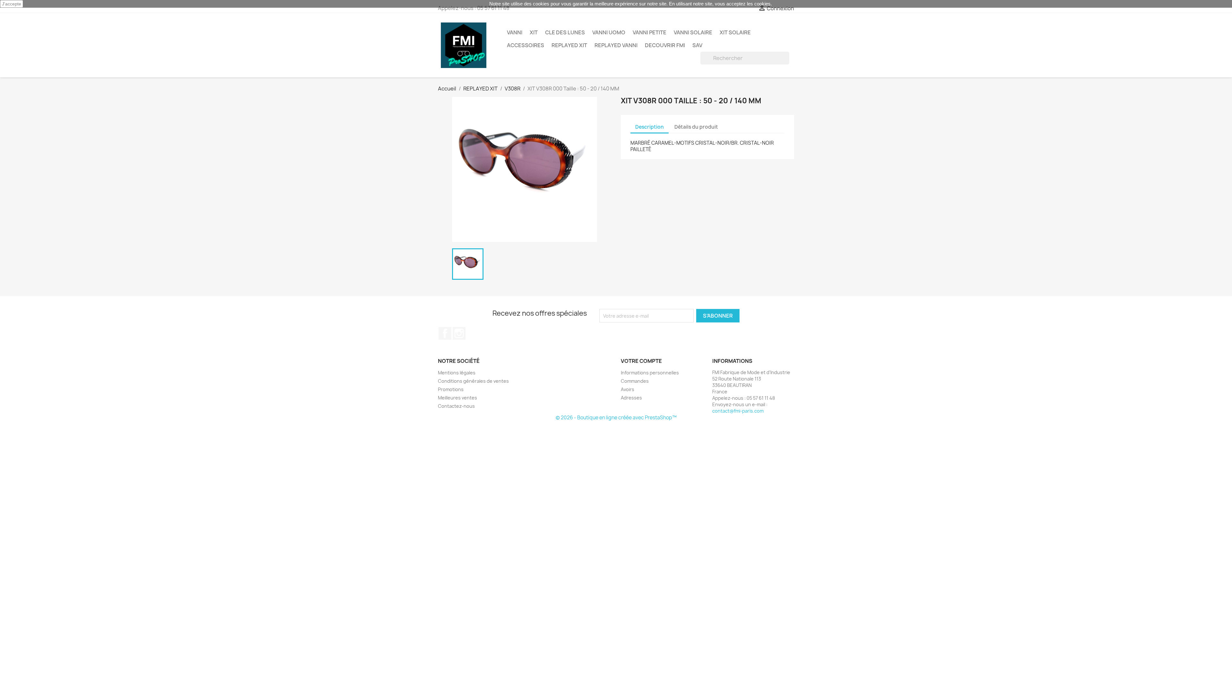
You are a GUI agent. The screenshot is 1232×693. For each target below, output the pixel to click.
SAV (697, 45)
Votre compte (641, 360)
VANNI (514, 32)
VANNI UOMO (608, 32)
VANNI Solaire (693, 32)
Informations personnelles (650, 373)
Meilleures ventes (457, 398)
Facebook (445, 333)
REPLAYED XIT (569, 45)
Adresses (631, 398)
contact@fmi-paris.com (738, 411)
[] (787, 62)
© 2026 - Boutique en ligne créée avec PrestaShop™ (616, 417)
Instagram (459, 333)
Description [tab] (649, 127)
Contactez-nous (456, 406)
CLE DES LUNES (565, 32)
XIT (534, 32)
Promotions (451, 389)
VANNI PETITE (649, 32)
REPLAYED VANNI (616, 45)
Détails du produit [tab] (696, 127)
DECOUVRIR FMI (665, 45)
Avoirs (627, 389)
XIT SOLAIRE (735, 32)
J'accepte (11, 3)
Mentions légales (456, 373)
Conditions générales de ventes (473, 381)
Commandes (635, 381)
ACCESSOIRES (525, 45)
